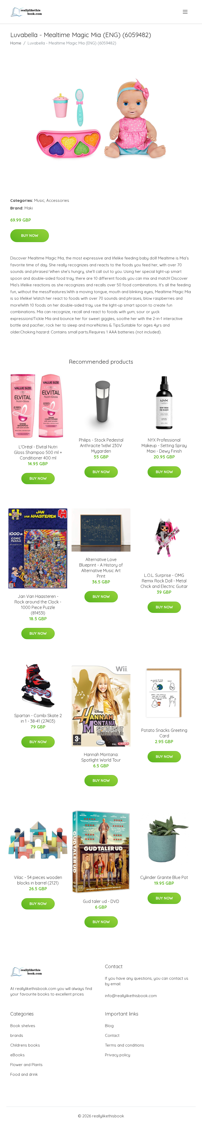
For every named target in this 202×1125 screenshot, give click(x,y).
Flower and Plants (26, 1064)
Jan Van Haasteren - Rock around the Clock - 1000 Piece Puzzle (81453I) (37, 605)
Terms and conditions (124, 1045)
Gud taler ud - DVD (101, 901)
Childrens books (25, 1045)
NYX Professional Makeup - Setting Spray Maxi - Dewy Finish (164, 445)
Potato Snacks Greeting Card (164, 733)
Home (15, 43)
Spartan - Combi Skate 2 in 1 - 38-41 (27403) (38, 718)
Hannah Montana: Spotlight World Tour (101, 757)
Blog (109, 1025)
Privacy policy (117, 1054)
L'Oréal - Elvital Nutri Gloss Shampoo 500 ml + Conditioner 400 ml (38, 452)
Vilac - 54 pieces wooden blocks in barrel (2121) (38, 880)
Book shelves (22, 1025)
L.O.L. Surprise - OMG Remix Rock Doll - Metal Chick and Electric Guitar (164, 581)
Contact (112, 1035)
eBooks (17, 1054)
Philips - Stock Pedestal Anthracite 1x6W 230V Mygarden (101, 445)
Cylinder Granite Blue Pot (164, 877)
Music (39, 200)
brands (16, 1035)
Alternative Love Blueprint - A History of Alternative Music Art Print (101, 568)
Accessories (57, 200)
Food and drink (24, 1074)
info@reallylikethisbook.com (131, 995)
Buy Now (29, 235)
